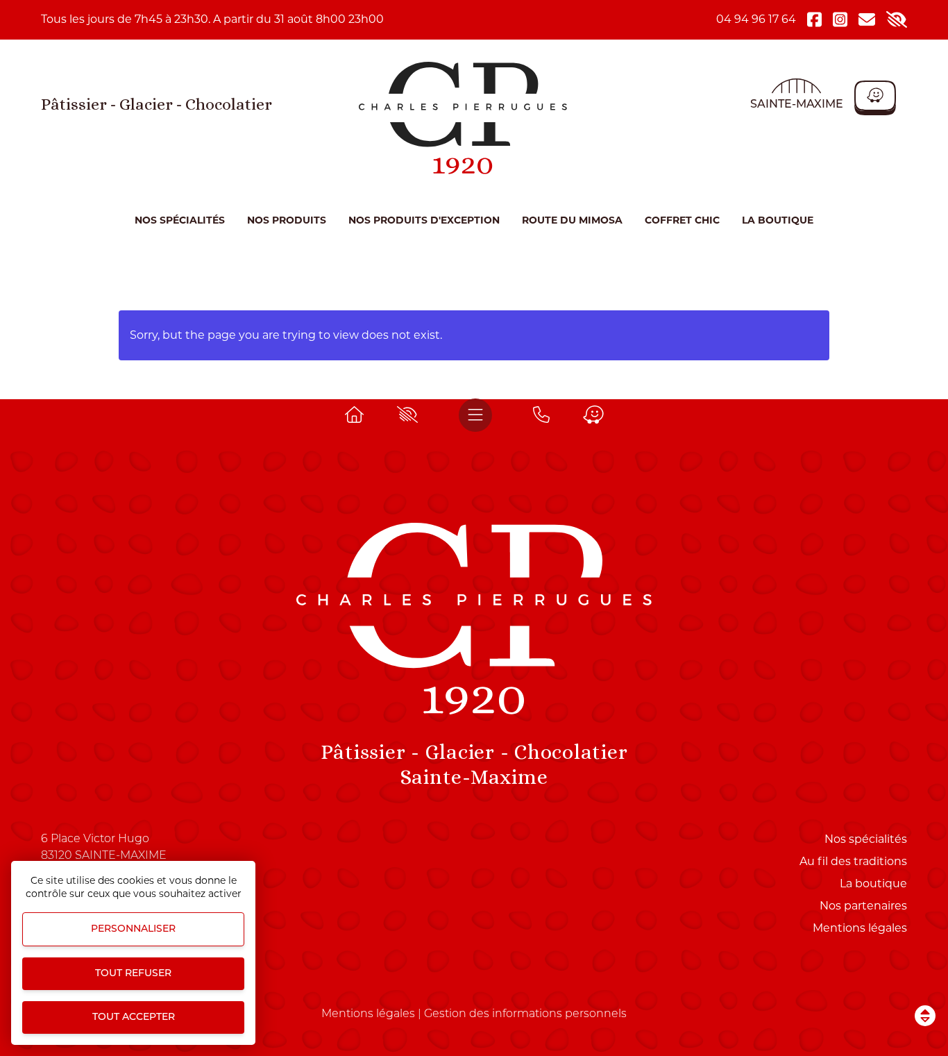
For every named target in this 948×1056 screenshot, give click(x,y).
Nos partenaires (863, 905)
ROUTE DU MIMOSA (572, 220)
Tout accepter (133, 1017)
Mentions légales (860, 928)
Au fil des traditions (853, 861)
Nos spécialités (180, 220)
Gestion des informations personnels (525, 1014)
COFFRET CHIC (682, 220)
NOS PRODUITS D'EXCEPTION (424, 220)
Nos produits (286, 220)
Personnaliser (133, 929)
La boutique (777, 220)
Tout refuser (133, 974)
